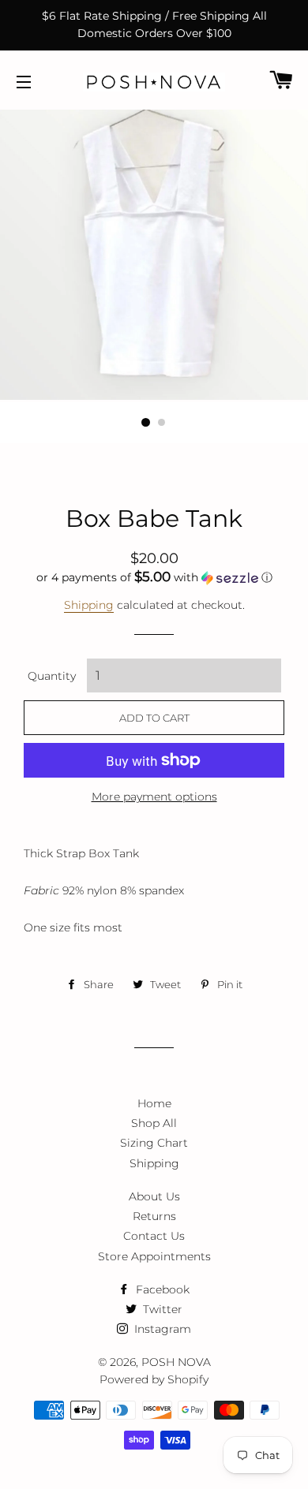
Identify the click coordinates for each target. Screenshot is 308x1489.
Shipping (89, 605)
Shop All (154, 1123)
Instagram (161, 1329)
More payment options (154, 796)
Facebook (161, 1289)
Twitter (161, 1309)
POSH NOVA (176, 1362)
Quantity (52, 676)
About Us (154, 1196)
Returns (154, 1216)
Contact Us (154, 1236)
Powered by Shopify (154, 1379)
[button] (154, 577)
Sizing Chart (154, 1143)
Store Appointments (154, 1256)
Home (154, 1103)
